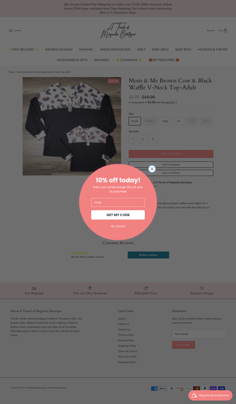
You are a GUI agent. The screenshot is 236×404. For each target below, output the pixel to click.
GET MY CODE (118, 214)
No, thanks (118, 226)
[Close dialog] (152, 168)
